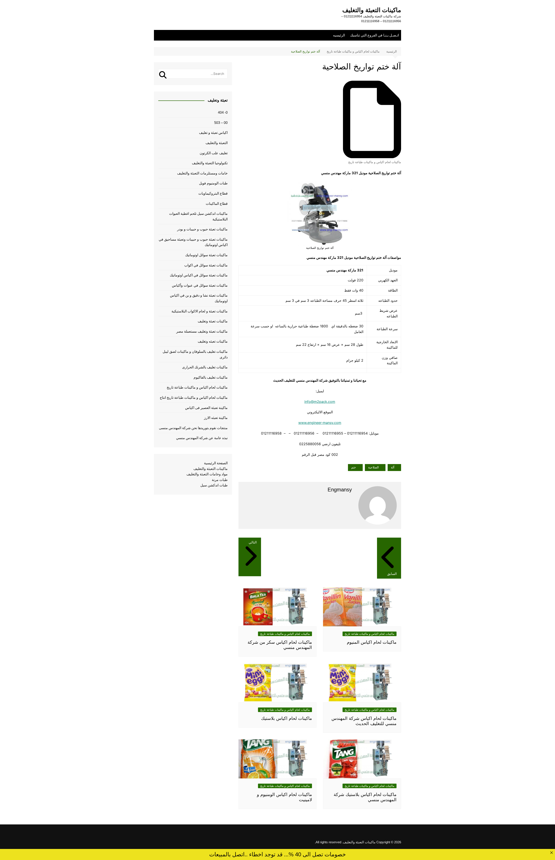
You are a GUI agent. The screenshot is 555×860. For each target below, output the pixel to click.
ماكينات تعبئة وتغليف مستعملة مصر (202, 331)
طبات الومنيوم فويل (213, 183)
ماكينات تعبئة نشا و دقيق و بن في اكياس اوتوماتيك (199, 298)
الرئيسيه (339, 35)
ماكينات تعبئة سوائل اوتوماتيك (206, 255)
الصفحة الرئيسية (216, 463)
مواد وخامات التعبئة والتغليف (207, 474)
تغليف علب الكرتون (214, 153)
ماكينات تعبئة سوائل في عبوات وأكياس (200, 285)
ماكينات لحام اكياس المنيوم (372, 642)
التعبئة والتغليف (217, 143)
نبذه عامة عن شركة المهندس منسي (202, 438)
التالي (253, 542)
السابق (392, 574)
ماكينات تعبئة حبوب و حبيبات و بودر (202, 229)
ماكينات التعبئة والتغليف (371, 10)
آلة (392, 467)
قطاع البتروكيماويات (213, 193)
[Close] (551, 852)
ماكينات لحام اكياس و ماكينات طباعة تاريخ (374, 162)
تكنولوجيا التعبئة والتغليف (210, 163)
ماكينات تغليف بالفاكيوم (211, 377)
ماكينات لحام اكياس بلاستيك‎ (286, 718)
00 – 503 (221, 123)
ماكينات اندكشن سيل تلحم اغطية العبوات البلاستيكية (198, 216)
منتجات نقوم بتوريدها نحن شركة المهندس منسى (193, 428)
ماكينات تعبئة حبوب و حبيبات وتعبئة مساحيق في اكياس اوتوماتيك (193, 242)
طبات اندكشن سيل (214, 485)
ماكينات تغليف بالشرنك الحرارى (205, 367)
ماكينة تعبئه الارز (216, 418)
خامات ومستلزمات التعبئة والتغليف (202, 173)
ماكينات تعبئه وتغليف (213, 341)
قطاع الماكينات (217, 203)
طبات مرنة (220, 480)
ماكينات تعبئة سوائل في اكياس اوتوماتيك (199, 275)
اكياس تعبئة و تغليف (213, 133)
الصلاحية (373, 467)
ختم (353, 467)
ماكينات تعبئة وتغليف (213, 321)
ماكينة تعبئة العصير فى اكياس (206, 408)
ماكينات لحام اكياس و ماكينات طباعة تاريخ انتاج (194, 397)
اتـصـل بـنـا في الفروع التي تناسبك (374, 35)
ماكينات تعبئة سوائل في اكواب (206, 265)
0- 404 (223, 112)
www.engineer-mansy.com (319, 422)
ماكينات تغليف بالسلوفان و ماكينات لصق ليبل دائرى (195, 354)
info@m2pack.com (319, 401)
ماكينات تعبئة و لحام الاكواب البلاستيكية (199, 311)
